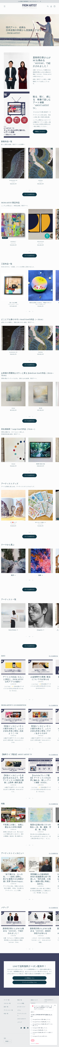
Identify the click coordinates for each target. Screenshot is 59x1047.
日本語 (6, 1041)
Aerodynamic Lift (13, 180)
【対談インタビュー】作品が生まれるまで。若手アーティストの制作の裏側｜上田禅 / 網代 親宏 (13, 779)
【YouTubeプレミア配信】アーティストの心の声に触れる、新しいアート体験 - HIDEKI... (40, 779)
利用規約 (33, 1003)
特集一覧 (19, 1000)
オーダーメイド (21, 1006)
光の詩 (40, 408)
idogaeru (40, 630)
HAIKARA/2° (13, 241)
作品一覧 (6, 1013)
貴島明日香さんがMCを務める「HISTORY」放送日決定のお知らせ (40, 930)
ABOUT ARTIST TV (21, 1018)
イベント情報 (20, 1003)
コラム (19, 1010)
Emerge (13, 408)
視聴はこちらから (40, 131)
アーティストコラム (21, 1014)
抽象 (39, 575)
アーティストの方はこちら (29, 982)
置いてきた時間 (13, 302)
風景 (12, 575)
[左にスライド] (26, 190)
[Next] (33, 1040)
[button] (4, 6)
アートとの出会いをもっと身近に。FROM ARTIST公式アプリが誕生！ (13, 679)
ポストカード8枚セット (40, 522)
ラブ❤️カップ (13, 522)
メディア (19, 1022)
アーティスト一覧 (8, 1010)
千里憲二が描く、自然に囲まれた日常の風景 (13, 826)
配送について (34, 1000)
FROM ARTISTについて (49, 1000)
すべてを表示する (29, 194)
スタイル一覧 (7, 1003)
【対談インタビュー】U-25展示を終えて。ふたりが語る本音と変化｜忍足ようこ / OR (13, 729)
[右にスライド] (32, 190)
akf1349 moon (40, 241)
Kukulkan (40, 180)
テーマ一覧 (6, 1000)
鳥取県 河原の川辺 (40, 463)
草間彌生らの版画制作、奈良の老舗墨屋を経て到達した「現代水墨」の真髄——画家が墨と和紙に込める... (40, 879)
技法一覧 (6, 1006)
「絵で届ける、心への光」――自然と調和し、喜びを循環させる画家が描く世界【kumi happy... (13, 877)
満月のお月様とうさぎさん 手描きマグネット (40, 302)
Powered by (33, 1043)
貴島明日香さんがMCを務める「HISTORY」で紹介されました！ (13, 930)
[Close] (55, 1005)
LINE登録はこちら (30, 978)
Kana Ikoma (12, 630)
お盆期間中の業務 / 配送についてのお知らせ (41, 678)
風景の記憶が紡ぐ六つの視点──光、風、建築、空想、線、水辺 (40, 827)
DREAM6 (13, 463)
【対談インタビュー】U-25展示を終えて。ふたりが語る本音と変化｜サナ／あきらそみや (40, 729)
